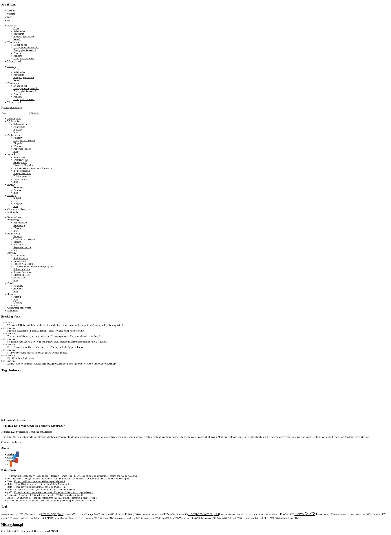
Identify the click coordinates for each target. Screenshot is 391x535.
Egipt (81, 514)
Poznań (88, 518)
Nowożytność (20, 162)
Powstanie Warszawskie (72, 518)
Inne (15, 132)
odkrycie (6, 518)
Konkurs (274, 514)
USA (174, 518)
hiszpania (144, 514)
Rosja (108, 518)
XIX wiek (235, 518)
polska (53, 517)
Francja (92, 514)
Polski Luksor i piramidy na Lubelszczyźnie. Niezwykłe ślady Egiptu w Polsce (45, 347)
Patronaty (18, 190)
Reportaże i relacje (22, 148)
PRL (98, 518)
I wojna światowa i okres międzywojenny (33, 168)
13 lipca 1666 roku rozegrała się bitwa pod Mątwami (39, 481)
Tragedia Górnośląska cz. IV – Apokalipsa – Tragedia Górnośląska (39, 476)
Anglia (35, 514)
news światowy (361, 514)
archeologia (52, 514)
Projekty (11, 184)
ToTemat (11, 495)
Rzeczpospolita (122, 518)
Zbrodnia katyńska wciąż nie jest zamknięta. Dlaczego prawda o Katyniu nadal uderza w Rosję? (53, 336)
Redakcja (11, 25)
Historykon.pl (12, 525)
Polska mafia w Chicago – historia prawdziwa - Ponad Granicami (38, 478)
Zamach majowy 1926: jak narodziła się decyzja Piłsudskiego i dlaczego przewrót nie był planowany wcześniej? (61, 363)
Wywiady (18, 146)
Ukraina (164, 518)
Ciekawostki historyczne (19, 209)
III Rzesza (157, 514)
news (305, 513)
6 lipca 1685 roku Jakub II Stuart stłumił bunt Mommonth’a (42, 484)
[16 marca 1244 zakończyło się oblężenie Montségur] (30, 417)
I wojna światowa (238, 514)
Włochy (222, 518)
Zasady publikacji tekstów (26, 47)
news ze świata (342, 514)
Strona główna (14, 118)
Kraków (287, 514)
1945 (14, 514)
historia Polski (127, 514)
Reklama (17, 55)
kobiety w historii (258, 514)
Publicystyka (13, 135)
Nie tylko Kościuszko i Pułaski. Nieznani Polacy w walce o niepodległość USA (45, 330)
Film (15, 201)
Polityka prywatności (23, 36)
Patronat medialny (33, 518)
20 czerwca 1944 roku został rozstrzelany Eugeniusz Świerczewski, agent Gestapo (53, 492)
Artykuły (11, 154)
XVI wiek (248, 518)
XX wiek (261, 518)
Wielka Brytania (207, 518)
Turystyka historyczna (24, 140)
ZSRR (274, 518)
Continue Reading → (11, 442)
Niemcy (379, 514)
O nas (16, 28)
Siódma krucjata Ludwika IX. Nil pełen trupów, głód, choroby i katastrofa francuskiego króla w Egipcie (57, 341)
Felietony (17, 137)
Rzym (135, 518)
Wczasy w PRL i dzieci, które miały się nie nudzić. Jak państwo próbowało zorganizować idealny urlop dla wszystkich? (65, 325)
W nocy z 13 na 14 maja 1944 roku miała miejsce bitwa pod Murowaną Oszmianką (56, 500)
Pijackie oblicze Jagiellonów (21, 358)
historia (108, 514)
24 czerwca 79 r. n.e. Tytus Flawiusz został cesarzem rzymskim (44, 489)
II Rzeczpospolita (21, 170)
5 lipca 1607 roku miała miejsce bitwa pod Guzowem (39, 487)
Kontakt (17, 39)
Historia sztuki (20, 179)
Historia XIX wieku (23, 165)
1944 (5, 514)
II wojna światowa (22, 173)
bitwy (70, 514)
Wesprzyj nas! (14, 61)
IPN (224, 514)
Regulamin (18, 34)
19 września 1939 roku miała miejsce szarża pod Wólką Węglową (105, 476)
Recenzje (11, 195)
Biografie (17, 143)
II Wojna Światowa (175, 514)
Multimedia (12, 212)
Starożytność (19, 157)
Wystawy (17, 129)
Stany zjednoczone (150, 518)
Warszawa (188, 518)
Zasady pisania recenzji (24, 50)
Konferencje (19, 126)
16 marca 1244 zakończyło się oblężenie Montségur (33, 425)
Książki (17, 198)
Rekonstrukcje (20, 124)
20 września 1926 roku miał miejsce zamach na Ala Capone (101, 478)
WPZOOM (52, 531)
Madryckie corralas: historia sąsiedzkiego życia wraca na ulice (37, 352)
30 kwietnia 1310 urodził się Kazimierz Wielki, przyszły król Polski (50, 495)
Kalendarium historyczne (13, 420)
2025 (24, 514)
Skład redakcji (20, 31)
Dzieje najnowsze (22, 176)
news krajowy (326, 514)
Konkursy (18, 187)
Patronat (18, 518)
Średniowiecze (20, 159)
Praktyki (17, 53)
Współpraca (13, 42)
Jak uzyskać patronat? (24, 58)
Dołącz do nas (20, 45)
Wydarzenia (13, 121)
